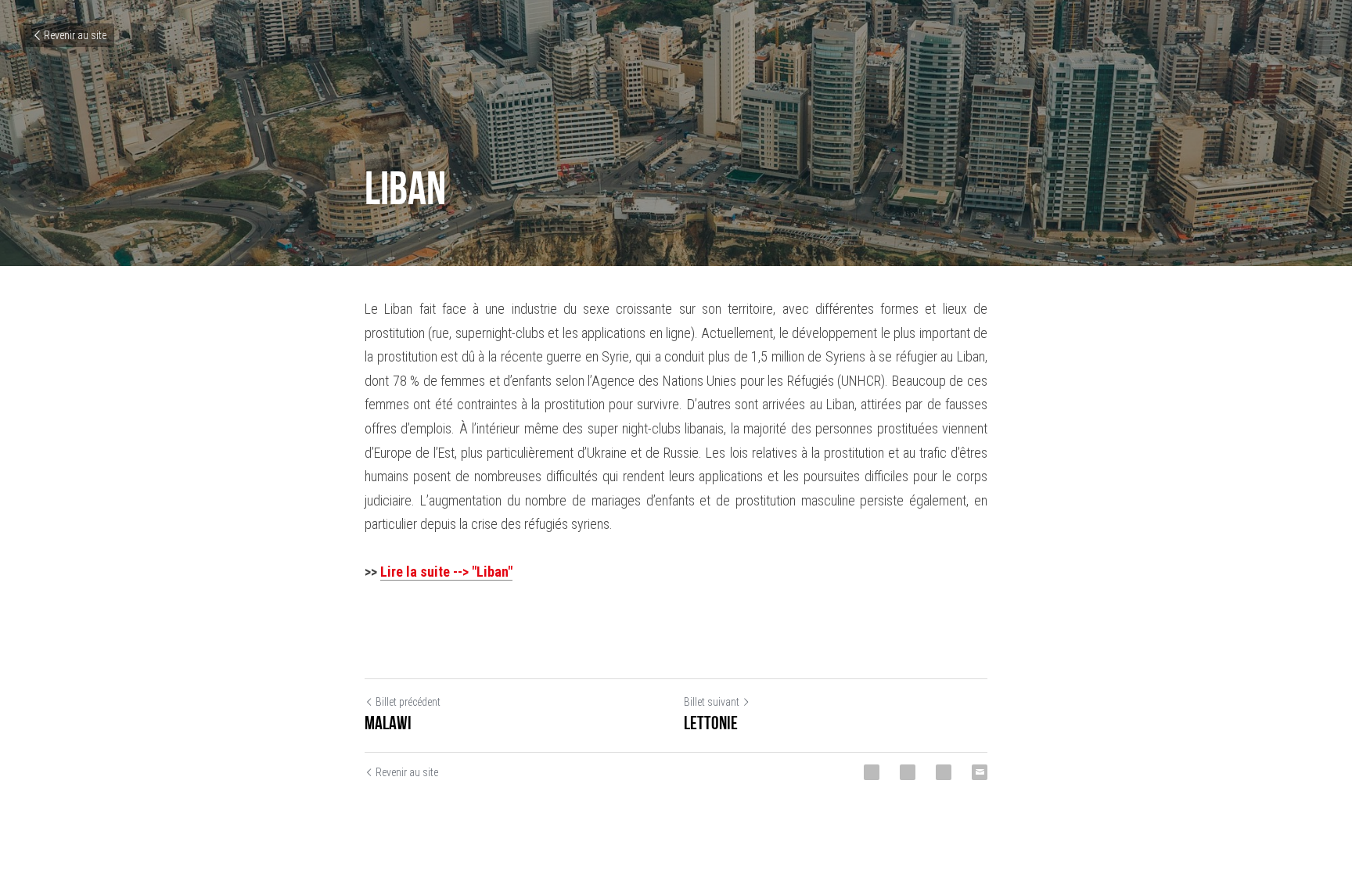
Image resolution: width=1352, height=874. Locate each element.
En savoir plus (194, 809)
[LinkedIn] (943, 772)
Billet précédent (408, 702)
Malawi (388, 723)
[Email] (979, 772)
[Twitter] (907, 772)
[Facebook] (871, 772)
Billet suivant (711, 702)
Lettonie (711, 723)
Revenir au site (75, 35)
